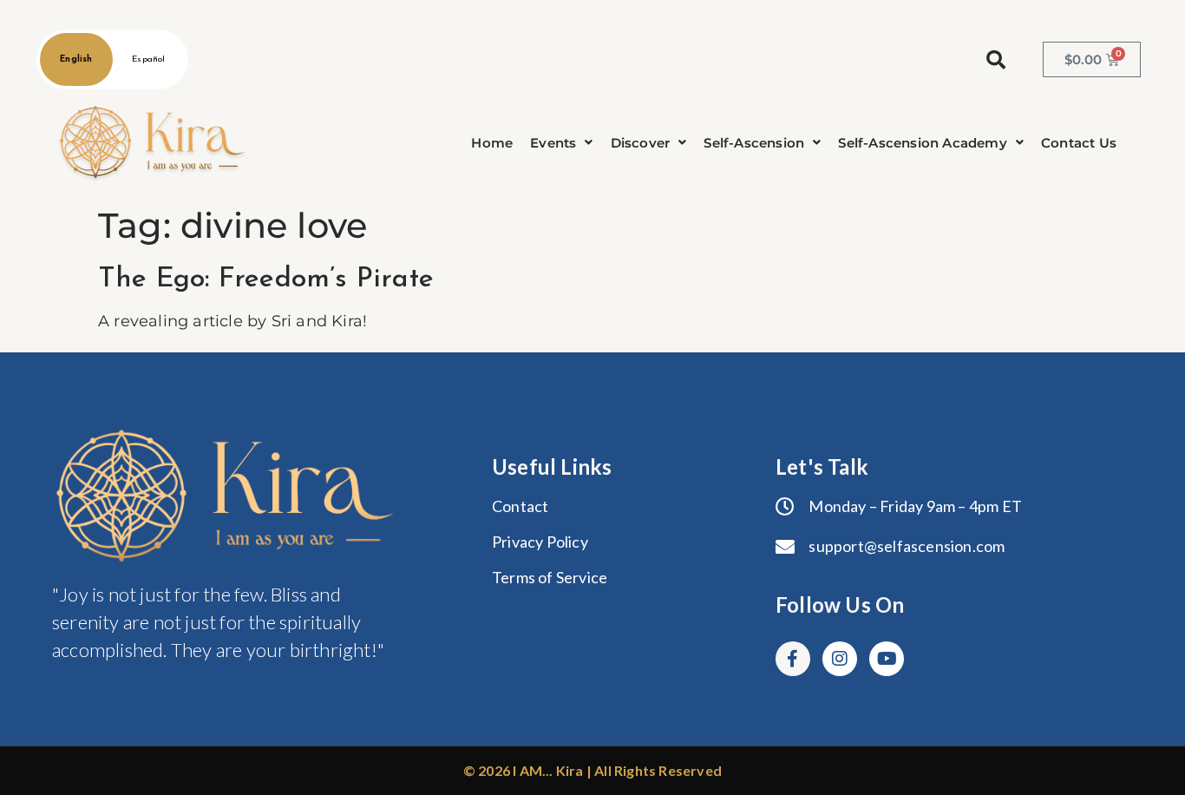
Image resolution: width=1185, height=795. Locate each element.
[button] (561, 143)
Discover (641, 143)
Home (492, 143)
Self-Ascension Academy (922, 143)
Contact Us (1078, 143)
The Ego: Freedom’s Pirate (266, 279)
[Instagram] (839, 658)
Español (148, 59)
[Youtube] (886, 658)
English (76, 59)
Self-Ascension (754, 143)
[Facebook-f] (793, 658)
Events (553, 143)
